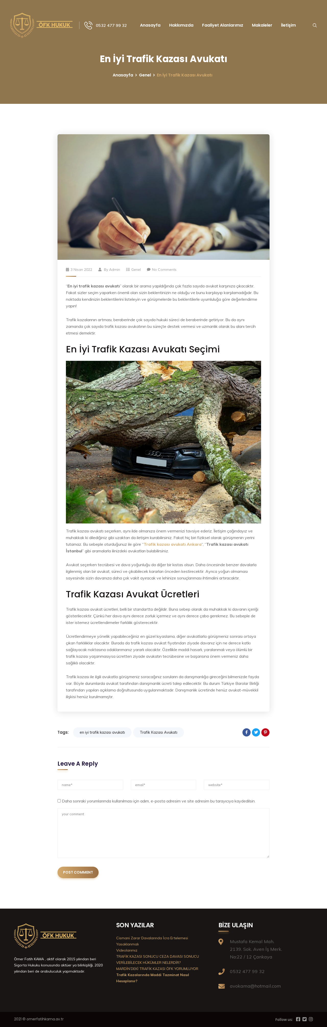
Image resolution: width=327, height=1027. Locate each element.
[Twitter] (256, 732)
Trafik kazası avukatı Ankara (173, 544)
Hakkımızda (181, 25)
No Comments (164, 269)
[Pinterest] (265, 732)
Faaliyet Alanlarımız (222, 25)
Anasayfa (150, 25)
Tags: (63, 732)
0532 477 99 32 (111, 25)
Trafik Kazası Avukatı (158, 732)
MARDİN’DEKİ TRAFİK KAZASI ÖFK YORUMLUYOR (157, 968)
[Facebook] (246, 732)
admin (114, 269)
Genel (145, 75)
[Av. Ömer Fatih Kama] (42, 25)
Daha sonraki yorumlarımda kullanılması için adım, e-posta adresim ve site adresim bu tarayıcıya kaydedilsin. (158, 800)
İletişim (288, 25)
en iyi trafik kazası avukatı (102, 732)
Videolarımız (126, 950)
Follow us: (284, 1019)
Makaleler (262, 25)
